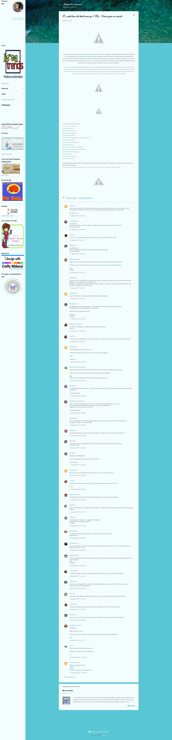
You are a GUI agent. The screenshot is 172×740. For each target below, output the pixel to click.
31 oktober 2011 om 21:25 (77, 319)
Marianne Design (72, 198)
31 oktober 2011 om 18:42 (77, 216)
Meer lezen (131, 706)
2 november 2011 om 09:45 (78, 500)
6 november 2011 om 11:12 (78, 640)
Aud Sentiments (65, 130)
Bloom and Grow (67, 690)
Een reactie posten (69, 677)
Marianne (72, 304)
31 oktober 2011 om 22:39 (77, 331)
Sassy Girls (119, 546)
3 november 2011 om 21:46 (78, 576)
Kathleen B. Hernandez (76, 367)
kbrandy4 (72, 531)
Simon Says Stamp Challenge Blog (110, 265)
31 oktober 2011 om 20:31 (77, 298)
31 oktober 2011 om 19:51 (77, 272)
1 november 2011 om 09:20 (78, 413)
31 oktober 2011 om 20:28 (77, 288)
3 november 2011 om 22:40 (78, 588)
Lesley (71, 615)
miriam (72, 517)
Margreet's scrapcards (72, 4)
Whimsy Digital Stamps (85, 198)
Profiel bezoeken (18, 19)
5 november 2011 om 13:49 (78, 609)
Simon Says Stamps (66, 133)
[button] (134, 15)
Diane (71, 235)
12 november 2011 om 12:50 (78, 657)
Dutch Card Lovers (66, 128)
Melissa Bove (74, 259)
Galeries (104, 735)
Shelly (71, 505)
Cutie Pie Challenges (66, 156)
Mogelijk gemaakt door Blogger (100, 732)
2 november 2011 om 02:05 (78, 475)
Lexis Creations (65, 158)
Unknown (72, 293)
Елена (71, 441)
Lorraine (72, 604)
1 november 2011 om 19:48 (78, 436)
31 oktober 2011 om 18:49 (77, 229)
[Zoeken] (137, 5)
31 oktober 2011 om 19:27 (77, 240)
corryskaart (73, 221)
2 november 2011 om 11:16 (78, 512)
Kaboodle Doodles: (66, 151)
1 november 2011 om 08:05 (78, 396)
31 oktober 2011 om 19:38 (77, 254)
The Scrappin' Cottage (66, 137)
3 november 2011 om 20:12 (78, 538)
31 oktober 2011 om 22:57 (77, 341)
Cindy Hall (72, 571)
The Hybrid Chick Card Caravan (68, 147)
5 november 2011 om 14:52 (78, 620)
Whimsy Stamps (86, 56)
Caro (71, 593)
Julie (71, 336)
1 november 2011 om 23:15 (78, 465)
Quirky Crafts (65, 140)
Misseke (72, 386)
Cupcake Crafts (65, 154)
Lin (70, 645)
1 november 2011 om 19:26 (78, 425)
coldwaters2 (73, 555)
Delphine (72, 581)
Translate (15, 128)
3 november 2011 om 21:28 (78, 565)
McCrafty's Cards (75, 324)
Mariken (72, 245)
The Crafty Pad (65, 144)
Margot (72, 430)
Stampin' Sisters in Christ (67, 142)
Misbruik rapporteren (8, 99)
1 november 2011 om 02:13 (78, 380)
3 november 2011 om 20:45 (78, 550)
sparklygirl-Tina (74, 625)
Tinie (71, 205)
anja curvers (73, 494)
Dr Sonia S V (73, 662)
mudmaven (73, 543)
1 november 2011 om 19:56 (78, 448)
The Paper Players (66, 149)
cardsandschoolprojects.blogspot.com (81, 670)
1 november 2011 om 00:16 (78, 362)
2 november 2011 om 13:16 (78, 526)
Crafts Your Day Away (66, 135)
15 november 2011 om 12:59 (78, 673)
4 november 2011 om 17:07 (78, 599)
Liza (71, 481)
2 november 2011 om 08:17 (78, 489)
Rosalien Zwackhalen (76, 401)
